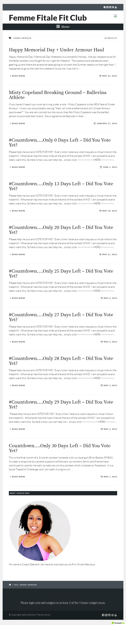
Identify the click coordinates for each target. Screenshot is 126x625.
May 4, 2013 (110, 342)
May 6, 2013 (110, 298)
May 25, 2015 (109, 76)
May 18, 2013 (109, 211)
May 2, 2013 (110, 429)
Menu (65, 27)
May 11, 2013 (109, 254)
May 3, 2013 (110, 385)
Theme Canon (44, 614)
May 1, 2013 (110, 477)
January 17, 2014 (107, 123)
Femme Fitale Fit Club (48, 17)
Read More (18, 76)
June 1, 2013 (110, 167)
